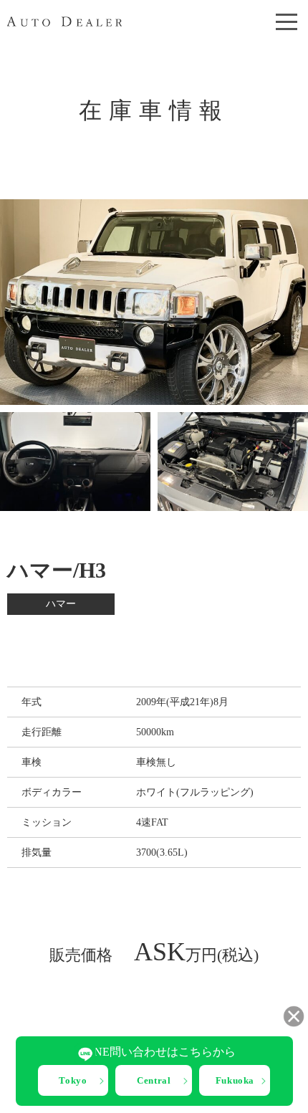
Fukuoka (235, 1080)
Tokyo (73, 1080)
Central (154, 1080)
